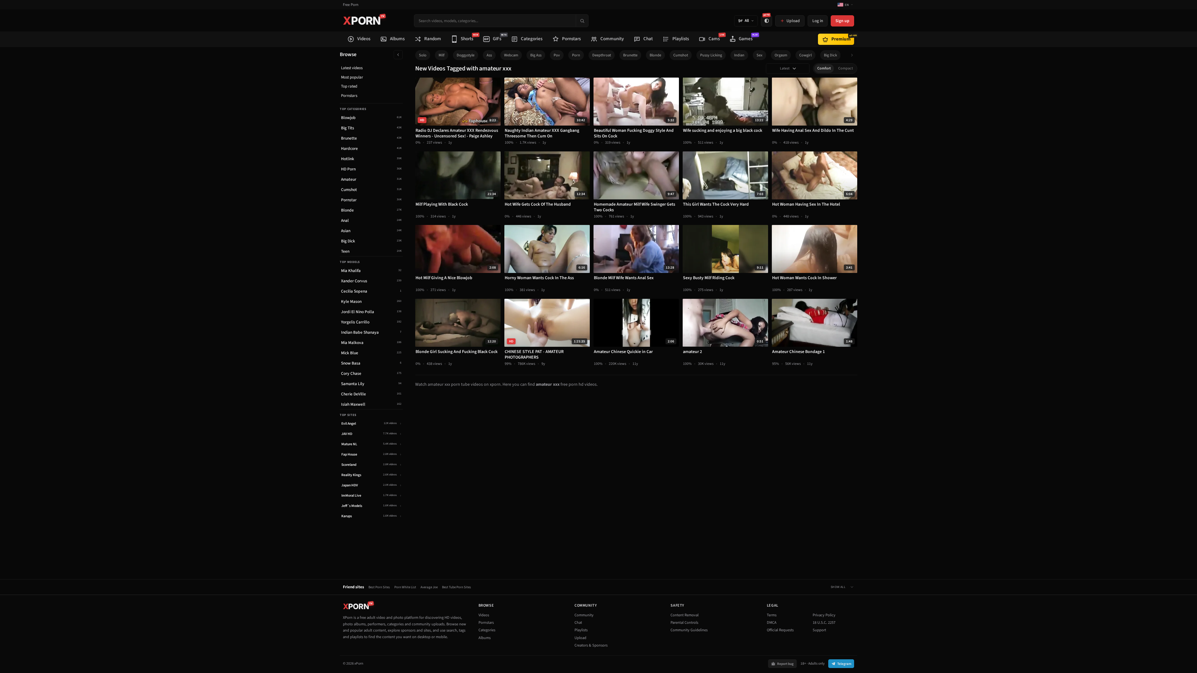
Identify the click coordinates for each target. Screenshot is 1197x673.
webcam (511, 55)
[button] (854, 55)
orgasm (781, 55)
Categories (486, 630)
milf (442, 55)
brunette (630, 55)
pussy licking (711, 55)
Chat (578, 622)
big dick (830, 55)
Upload (580, 638)
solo (422, 55)
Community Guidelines (689, 630)
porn (576, 55)
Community (584, 615)
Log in (817, 21)
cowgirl (805, 55)
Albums (484, 638)
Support (819, 630)
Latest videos (352, 68)
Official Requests (780, 630)
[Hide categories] (398, 54)
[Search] (582, 21)
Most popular (352, 77)
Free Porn (350, 5)
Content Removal (685, 615)
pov (557, 55)
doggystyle (465, 55)
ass (489, 55)
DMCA (771, 622)
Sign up (842, 21)
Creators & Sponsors (591, 645)
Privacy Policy (824, 615)
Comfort (824, 68)
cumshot (680, 55)
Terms (771, 615)
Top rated (349, 86)
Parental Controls (684, 622)
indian (739, 55)
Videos (483, 615)
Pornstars (349, 95)
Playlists (581, 630)
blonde (655, 55)
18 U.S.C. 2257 (824, 622)
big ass (535, 55)
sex (759, 55)
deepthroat (601, 55)
